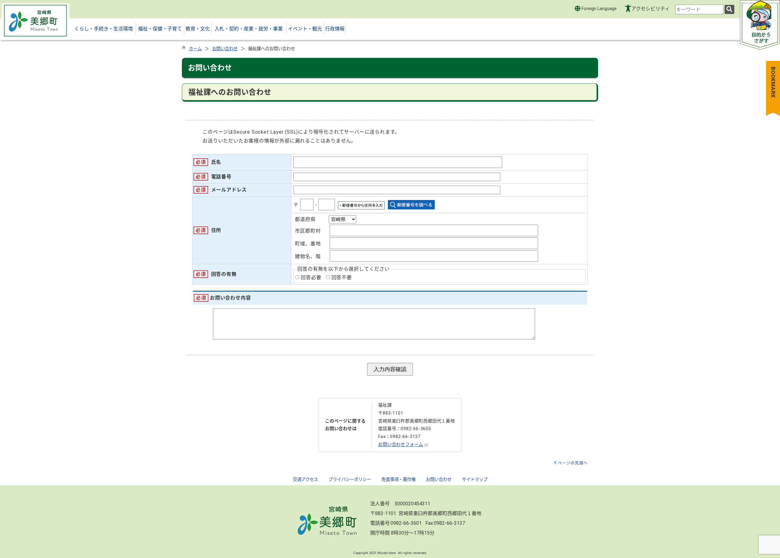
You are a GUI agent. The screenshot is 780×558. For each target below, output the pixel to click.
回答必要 (311, 277)
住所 (216, 230)
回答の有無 (224, 274)
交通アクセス (305, 479)
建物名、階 (308, 256)
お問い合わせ (225, 48)
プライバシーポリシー (349, 479)
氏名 (216, 162)
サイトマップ (475, 479)
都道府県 (305, 219)
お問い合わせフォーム (400, 444)
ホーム (195, 48)
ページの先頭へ (573, 463)
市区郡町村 (308, 231)
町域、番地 (308, 244)
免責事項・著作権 (398, 479)
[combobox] (699, 9)
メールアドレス (229, 190)
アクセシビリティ (650, 9)
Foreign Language (598, 8)
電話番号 (221, 177)
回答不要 (342, 277)
